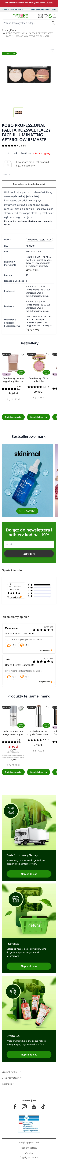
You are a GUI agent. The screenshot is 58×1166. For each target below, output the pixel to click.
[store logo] (20, 16)
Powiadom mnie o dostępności (29, 184)
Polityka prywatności (29, 1142)
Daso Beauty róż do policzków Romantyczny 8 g (38, 380)
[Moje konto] (50, 16)
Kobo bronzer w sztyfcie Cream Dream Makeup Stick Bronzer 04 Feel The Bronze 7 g (38, 733)
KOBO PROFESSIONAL (39, 239)
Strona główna (9, 30)
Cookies (29, 1153)
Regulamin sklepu (29, 1147)
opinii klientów (14, 588)
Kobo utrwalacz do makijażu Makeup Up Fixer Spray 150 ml (13, 733)
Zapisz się (29, 553)
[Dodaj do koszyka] (13, 417)
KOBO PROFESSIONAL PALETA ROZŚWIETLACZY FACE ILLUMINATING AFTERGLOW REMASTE (29, 35)
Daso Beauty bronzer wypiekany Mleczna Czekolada (13, 380)
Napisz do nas (29, 874)
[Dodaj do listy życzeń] (22, 354)
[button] (10, 645)
